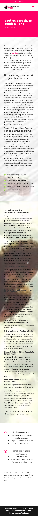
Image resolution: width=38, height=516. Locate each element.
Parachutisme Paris (23, 511)
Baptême (15, 53)
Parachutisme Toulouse (19, 513)
